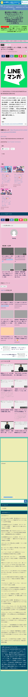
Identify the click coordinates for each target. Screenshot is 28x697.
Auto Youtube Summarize (14, 141)
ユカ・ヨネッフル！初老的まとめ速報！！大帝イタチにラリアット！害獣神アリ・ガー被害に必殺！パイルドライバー (13, 595)
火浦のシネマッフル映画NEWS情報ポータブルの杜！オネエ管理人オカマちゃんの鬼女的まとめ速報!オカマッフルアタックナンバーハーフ (13, 589)
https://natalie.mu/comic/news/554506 (12, 123)
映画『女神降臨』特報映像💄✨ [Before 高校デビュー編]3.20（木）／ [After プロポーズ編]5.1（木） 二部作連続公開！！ (6, 201)
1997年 (2, 44)
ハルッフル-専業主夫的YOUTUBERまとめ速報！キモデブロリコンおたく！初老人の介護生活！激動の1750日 (13, 578)
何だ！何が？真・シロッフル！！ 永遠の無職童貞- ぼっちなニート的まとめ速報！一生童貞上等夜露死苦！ (13, 558)
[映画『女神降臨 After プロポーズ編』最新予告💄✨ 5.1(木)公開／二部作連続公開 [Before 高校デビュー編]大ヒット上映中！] (18, 169)
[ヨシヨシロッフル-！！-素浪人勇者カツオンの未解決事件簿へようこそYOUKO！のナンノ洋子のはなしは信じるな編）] (13, 620)
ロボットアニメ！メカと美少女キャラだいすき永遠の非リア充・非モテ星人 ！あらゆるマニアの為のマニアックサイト (13, 572)
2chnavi (3, 463)
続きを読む (4, 136)
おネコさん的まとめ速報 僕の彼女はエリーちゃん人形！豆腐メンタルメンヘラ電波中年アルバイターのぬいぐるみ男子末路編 (13, 520)
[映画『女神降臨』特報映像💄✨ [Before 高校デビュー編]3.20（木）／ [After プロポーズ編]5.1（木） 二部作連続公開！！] (6, 191)
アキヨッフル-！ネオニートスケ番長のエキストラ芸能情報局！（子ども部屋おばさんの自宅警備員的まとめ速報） (13, 614)
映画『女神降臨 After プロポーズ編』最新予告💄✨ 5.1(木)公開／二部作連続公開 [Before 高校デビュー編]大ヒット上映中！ (18, 179)
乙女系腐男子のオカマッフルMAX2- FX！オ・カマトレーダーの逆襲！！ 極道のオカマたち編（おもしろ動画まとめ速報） (13, 526)
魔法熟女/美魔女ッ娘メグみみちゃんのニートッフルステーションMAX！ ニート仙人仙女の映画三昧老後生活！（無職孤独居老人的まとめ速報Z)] (13, 532)
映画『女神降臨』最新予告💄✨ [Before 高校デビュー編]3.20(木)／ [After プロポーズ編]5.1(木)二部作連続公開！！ (6, 179)
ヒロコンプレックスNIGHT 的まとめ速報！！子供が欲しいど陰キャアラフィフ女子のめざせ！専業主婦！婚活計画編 (13, 640)
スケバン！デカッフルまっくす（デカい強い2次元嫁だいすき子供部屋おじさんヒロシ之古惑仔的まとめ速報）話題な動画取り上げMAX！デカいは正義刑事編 (13, 608)
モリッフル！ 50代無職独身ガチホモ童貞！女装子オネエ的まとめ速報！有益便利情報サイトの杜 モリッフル (14, 626)
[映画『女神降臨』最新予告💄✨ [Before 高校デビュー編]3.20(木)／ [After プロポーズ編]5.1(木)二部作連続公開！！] (6, 169)
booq (14, 238)
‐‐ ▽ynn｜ (8, 44)
